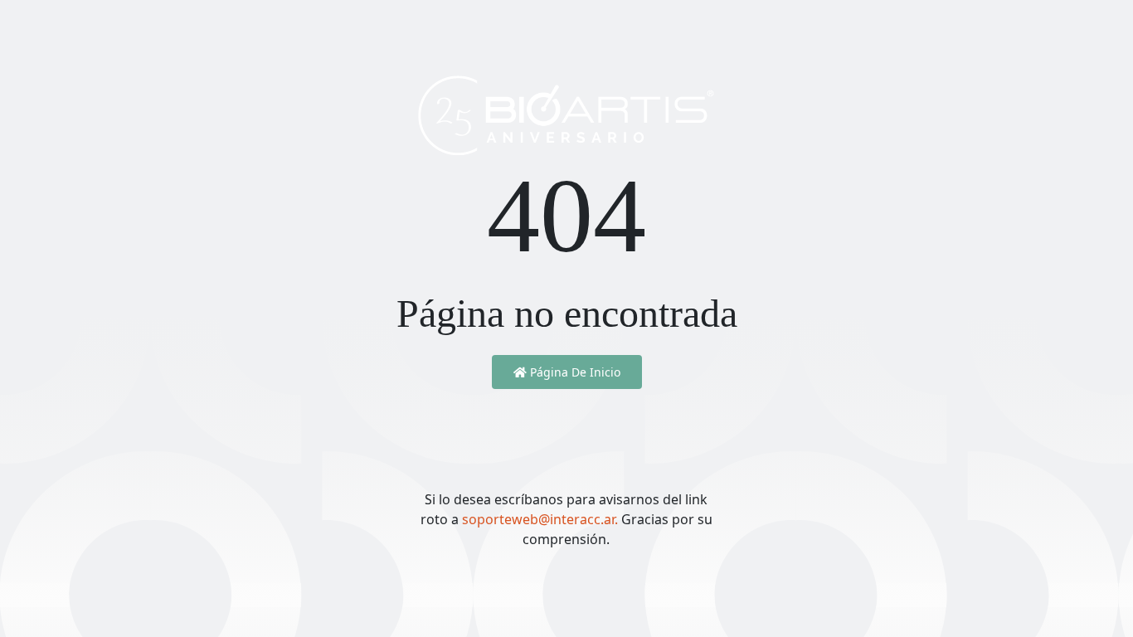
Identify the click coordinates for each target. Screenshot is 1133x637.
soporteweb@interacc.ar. (541, 519)
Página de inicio (573, 372)
